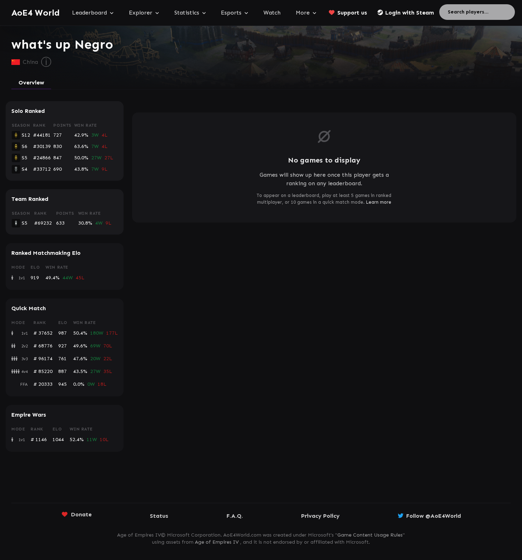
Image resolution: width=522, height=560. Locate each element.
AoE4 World (35, 12)
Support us (352, 12)
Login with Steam (409, 12)
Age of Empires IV (217, 542)
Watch (272, 12)
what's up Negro (62, 44)
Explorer (140, 12)
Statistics (186, 12)
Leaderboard (89, 12)
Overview (31, 82)
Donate (81, 514)
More (303, 12)
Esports (231, 12)
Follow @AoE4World (433, 515)
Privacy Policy (320, 515)
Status (159, 515)
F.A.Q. (235, 515)
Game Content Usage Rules (370, 535)
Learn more (378, 202)
